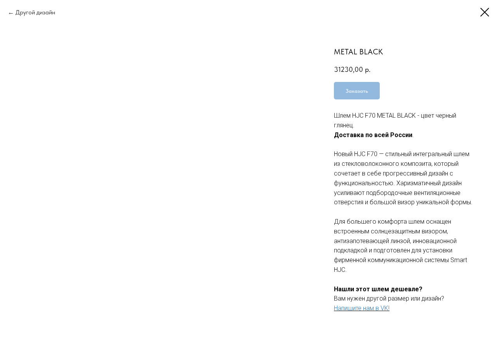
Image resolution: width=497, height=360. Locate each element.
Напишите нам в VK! (361, 308)
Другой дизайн (35, 12)
